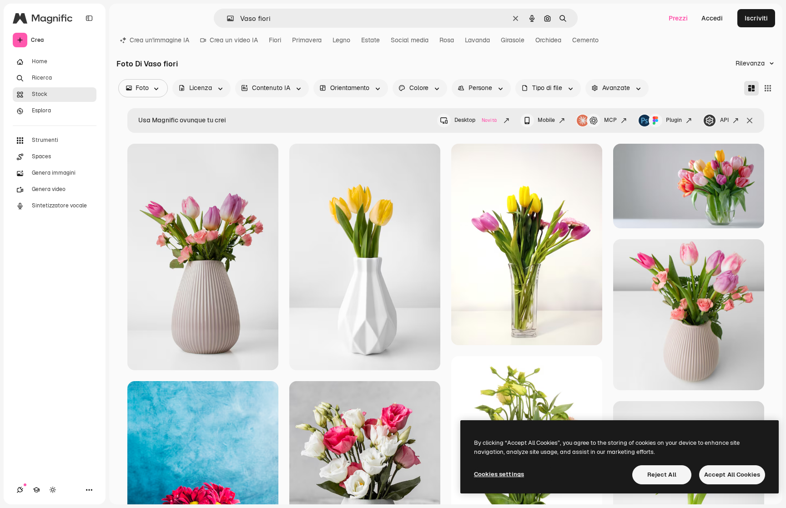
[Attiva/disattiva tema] (52, 490)
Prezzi (678, 18)
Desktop (475, 120)
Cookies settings (499, 474)
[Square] (768, 88)
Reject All (661, 474)
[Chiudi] (749, 120)
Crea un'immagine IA (159, 40)
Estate (370, 40)
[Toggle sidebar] (89, 18)
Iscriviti (756, 18)
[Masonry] (751, 88)
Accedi (712, 18)
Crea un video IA (234, 40)
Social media (409, 40)
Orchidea (548, 40)
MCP (610, 120)
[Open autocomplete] (226, 18)
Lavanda (477, 40)
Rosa (446, 40)
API (724, 120)
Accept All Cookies (732, 474)
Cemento (585, 40)
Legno (341, 40)
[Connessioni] (20, 490)
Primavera (307, 40)
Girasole (512, 40)
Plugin (674, 120)
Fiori (275, 40)
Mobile (546, 120)
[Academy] (36, 490)
